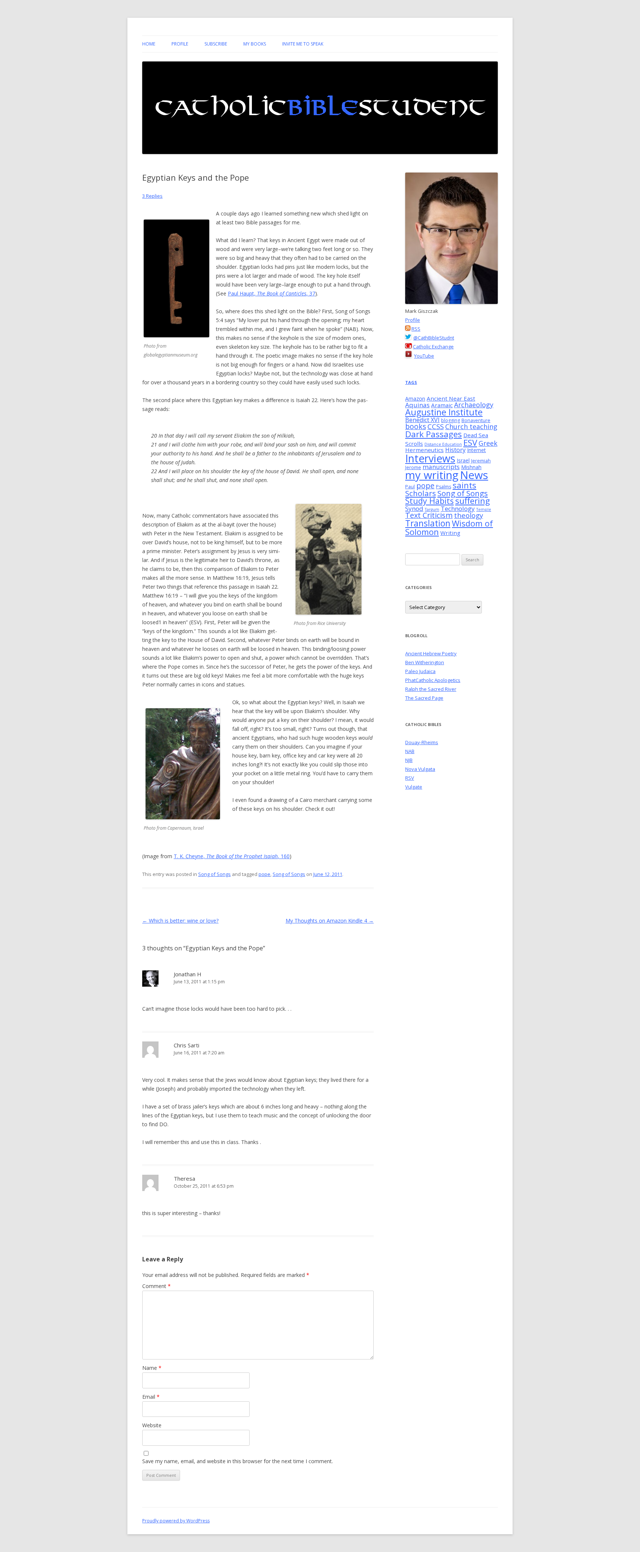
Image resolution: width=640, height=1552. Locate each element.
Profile (179, 44)
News (474, 475)
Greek (488, 443)
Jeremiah (481, 461)
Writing (450, 532)
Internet (476, 450)
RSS (415, 328)
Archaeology (473, 404)
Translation (427, 523)
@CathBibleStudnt (433, 337)
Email (151, 1396)
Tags (411, 382)
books (415, 426)
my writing (432, 475)
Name (151, 1367)
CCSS (435, 426)
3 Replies (152, 196)
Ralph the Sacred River (430, 689)
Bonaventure (475, 420)
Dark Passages (433, 434)
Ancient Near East (451, 398)
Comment (156, 1286)
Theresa (184, 1178)
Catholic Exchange (433, 346)
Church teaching (471, 426)
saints (464, 485)
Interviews (430, 458)
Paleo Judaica (420, 671)
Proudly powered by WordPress (176, 1521)
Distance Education (443, 444)
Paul (410, 487)
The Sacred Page (424, 698)
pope (264, 874)
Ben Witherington (424, 662)
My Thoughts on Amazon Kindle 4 (330, 920)
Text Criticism (429, 515)
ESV (470, 442)
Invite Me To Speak (302, 44)
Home (148, 44)
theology (468, 515)
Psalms (443, 487)
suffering (472, 500)
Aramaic (442, 405)
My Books (254, 44)
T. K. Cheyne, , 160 (232, 856)
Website (151, 1425)
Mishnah (471, 467)
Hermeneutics (424, 450)
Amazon (415, 398)
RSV (409, 778)
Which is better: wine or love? (180, 920)
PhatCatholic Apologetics (432, 680)
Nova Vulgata (420, 769)
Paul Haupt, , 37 (271, 293)
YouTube (424, 355)
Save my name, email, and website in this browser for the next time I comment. (237, 1461)
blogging (450, 420)
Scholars (420, 493)
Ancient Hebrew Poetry (431, 653)
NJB (409, 760)
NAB (409, 751)
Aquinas (417, 405)
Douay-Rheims (421, 742)
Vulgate (413, 786)
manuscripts (441, 466)
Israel (463, 460)
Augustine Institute (444, 412)
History (455, 450)
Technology (458, 508)
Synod (414, 508)
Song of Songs (214, 874)
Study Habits (429, 500)
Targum (432, 509)
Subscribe (215, 44)
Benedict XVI (422, 420)
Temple (483, 509)
